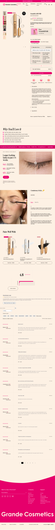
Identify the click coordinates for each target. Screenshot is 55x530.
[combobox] (7, 311)
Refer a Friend (49, 1)
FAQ (41, 494)
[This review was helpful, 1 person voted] (18, 362)
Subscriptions (33, 3)
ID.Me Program (30, 501)
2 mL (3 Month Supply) (35, 41)
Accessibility (22, 524)
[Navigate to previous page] (20, 463)
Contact (41, 493)
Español (52, 524)
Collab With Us (30, 494)
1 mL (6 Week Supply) (35, 43)
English (48, 524)
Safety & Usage (43, 496)
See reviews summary (38, 20)
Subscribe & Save (36, 47)
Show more (38, 315)
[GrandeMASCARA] (44, 245)
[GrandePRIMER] (27, 245)
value (31, 315)
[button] (51, 4)
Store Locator (42, 503)
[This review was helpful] (18, 375)
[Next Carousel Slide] (48, 1)
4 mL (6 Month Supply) (44, 41)
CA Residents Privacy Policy (45, 501)
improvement (21, 315)
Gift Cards (30, 503)
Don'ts (36, 202)
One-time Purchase (36, 69)
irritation (12, 315)
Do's (32, 202)
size (8, 315)
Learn (45, 3)
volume (4, 315)
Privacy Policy (4, 524)
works (34, 315)
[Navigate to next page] (35, 463)
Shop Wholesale (31, 500)
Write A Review (13, 288)
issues (16, 315)
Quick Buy (11, 262)
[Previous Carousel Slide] (6, 1)
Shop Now (6, 177)
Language (45, 524)
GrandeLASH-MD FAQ (44, 497)
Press (29, 497)
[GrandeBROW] (11, 245)
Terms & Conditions (13, 524)
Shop (24, 3)
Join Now (49, 75)
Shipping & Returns (43, 500)
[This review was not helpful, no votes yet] (20, 332)
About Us (29, 493)
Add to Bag (27, 262)
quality (27, 315)
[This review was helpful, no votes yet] (18, 332)
